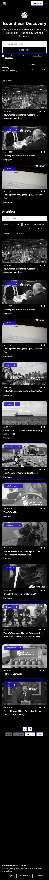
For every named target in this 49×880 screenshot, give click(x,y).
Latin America (8, 229)
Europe (26, 224)
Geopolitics (7, 233)
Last (40, 734)
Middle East (8, 224)
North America (39, 224)
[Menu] (45, 3)
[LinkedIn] (38, 69)
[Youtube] (44, 69)
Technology (20, 233)
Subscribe (37, 3)
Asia (18, 224)
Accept (9, 876)
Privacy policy (15, 868)
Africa (31, 229)
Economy (21, 229)
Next (29, 734)
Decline (40, 876)
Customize (24, 876)
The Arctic (41, 229)
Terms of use (29, 868)
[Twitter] (32, 69)
